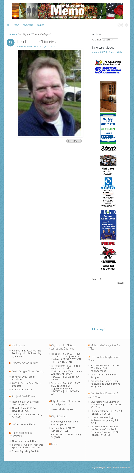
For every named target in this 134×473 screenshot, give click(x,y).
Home (12, 34)
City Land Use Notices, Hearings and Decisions (62, 347)
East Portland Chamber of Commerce (103, 395)
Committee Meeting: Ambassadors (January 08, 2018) (104, 420)
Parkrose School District (24, 363)
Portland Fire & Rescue (24, 396)
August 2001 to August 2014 (107, 52)
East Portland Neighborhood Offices (104, 358)
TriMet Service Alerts (23, 424)
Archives (96, 39)
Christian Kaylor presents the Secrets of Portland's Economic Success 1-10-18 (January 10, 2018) (105, 430)
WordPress (126, 467)
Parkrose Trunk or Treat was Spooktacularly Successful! (27, 446)
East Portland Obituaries (36, 41)
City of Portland (59, 416)
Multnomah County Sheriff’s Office (104, 347)
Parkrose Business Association (20, 434)
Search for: (98, 279)
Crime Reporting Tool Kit (26, 451)
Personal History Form (63, 409)
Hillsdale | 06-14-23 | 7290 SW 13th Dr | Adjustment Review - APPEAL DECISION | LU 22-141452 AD (66, 357)
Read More (74, 141)
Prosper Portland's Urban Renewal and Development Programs (105, 384)
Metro (54, 444)
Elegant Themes (105, 467)
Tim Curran (32, 46)
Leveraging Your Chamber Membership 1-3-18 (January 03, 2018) (106, 404)
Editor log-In (99, 329)
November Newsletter (24, 441)
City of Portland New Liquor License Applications (64, 402)
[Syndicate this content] (10, 345)
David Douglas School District (27, 371)
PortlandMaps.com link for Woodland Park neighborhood (105, 368)
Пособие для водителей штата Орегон (25, 403)
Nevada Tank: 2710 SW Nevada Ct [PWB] (24, 409)
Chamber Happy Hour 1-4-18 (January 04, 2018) (106, 412)
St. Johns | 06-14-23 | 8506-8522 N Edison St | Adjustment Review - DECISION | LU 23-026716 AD (66, 388)
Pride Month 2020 (22, 389)
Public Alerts (18, 345)
